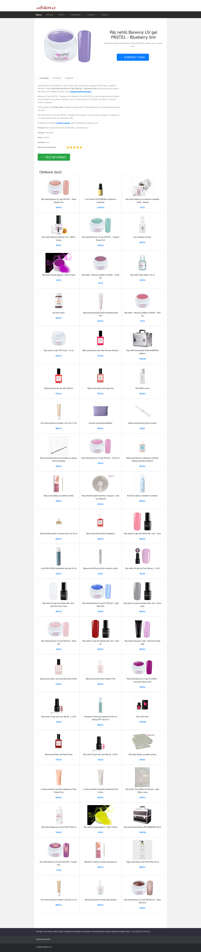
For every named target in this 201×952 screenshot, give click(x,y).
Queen (128, 931)
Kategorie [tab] (69, 78)
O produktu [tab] (44, 78)
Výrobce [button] (91, 14)
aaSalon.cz (47, 946)
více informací (55, 157)
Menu (39, 14)
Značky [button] (105, 14)
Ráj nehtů (140, 43)
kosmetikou (87, 931)
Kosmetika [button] (75, 14)
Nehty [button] (61, 14)
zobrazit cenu (134, 57)
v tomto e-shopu (63, 123)
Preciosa (146, 931)
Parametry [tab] (57, 78)
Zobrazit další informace (80, 91)
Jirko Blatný (136, 931)
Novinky (49, 14)
